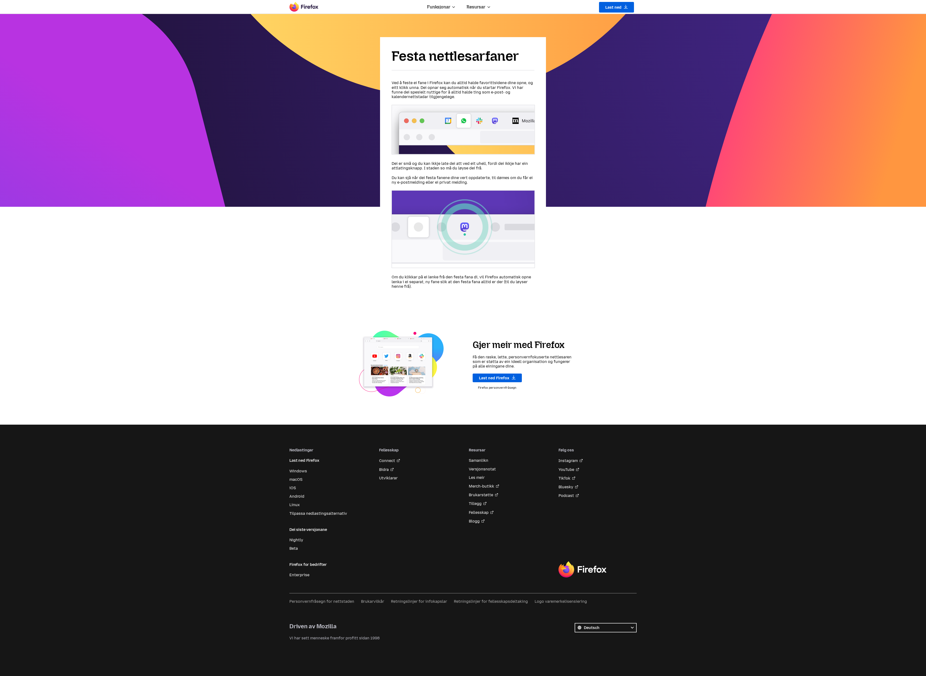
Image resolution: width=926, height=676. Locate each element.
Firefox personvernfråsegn (497, 387)
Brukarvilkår (372, 601)
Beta (293, 548)
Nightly (296, 540)
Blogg (474, 521)
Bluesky (565, 487)
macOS (295, 479)
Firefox (582, 569)
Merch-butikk (481, 486)
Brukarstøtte (481, 495)
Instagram (568, 460)
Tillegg (475, 503)
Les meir (477, 477)
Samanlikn (478, 460)
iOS (292, 488)
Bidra (384, 469)
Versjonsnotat (482, 469)
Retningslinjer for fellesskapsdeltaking (491, 601)
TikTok (564, 478)
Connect (387, 460)
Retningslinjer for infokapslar (419, 601)
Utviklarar (388, 478)
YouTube (566, 469)
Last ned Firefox (494, 378)
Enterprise (299, 575)
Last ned (613, 7)
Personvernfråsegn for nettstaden (321, 601)
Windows (298, 471)
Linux (294, 504)
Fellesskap (479, 512)
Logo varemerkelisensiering (561, 601)
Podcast (566, 495)
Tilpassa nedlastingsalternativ (318, 513)
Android (296, 496)
